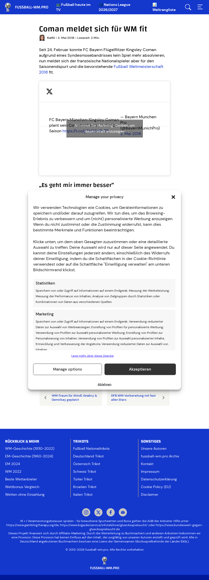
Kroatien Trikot (84, 486)
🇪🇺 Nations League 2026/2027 (114, 7)
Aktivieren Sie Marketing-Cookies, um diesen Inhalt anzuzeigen (104, 128)
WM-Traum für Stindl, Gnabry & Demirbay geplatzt (74, 398)
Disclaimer (149, 494)
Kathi (51, 38)
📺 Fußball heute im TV (73, 7)
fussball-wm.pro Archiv (160, 456)
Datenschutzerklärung (159, 479)
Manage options (67, 369)
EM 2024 (12, 463)
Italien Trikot (83, 494)
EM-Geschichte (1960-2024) (29, 456)
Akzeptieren (140, 369)
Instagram (86, 513)
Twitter (98, 513)
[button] (173, 196)
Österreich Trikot (86, 463)
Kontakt (147, 463)
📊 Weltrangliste (164, 7)
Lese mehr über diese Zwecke (92, 355)
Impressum (150, 471)
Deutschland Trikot (88, 456)
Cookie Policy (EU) (156, 486)
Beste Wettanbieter (21, 479)
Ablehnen (104, 384)
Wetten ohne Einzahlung (25, 494)
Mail (123, 513)
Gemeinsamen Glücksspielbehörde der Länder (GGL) (151, 541)
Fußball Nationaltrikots (91, 448)
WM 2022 (13, 471)
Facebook (111, 513)
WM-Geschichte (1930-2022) (29, 448)
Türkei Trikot (82, 479)
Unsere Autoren (153, 448)
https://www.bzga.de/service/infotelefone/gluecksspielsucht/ (104, 525)
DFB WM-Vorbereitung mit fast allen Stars (133, 398)
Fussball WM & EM (30, 7)
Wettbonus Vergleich (22, 486)
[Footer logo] (104, 563)
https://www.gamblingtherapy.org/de (32, 525)
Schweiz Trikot (84, 471)
